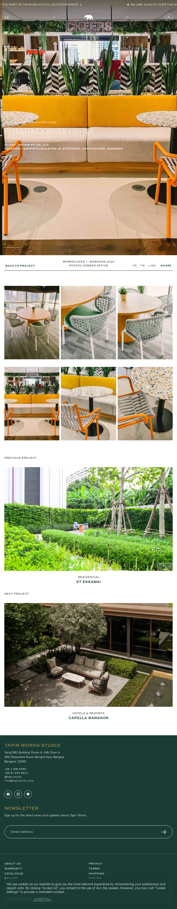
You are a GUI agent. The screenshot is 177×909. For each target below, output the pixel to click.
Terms (94, 868)
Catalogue (14, 873)
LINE (152, 265)
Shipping (96, 873)
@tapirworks (13, 777)
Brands (11, 878)
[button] (13, 245)
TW (142, 265)
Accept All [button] (42, 899)
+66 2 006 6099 (15, 769)
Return (95, 878)
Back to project (20, 265)
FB (135, 265)
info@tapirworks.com (19, 781)
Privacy (95, 863)
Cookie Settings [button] (19, 899)
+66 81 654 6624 (16, 773)
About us (13, 863)
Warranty (13, 868)
